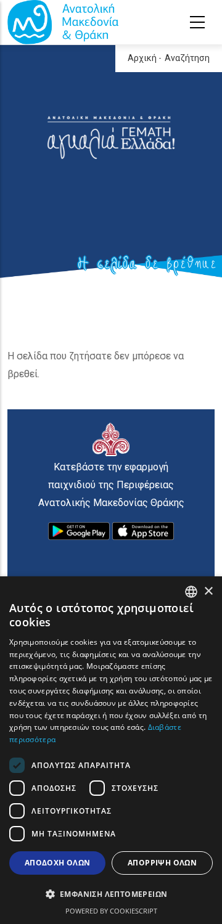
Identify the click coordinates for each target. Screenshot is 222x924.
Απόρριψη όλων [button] (162, 862)
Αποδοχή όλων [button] (58, 862)
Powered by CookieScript (111, 910)
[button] (111, 894)
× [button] (208, 591)
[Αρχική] (62, 22)
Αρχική (142, 58)
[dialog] (111, 750)
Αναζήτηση (187, 58)
